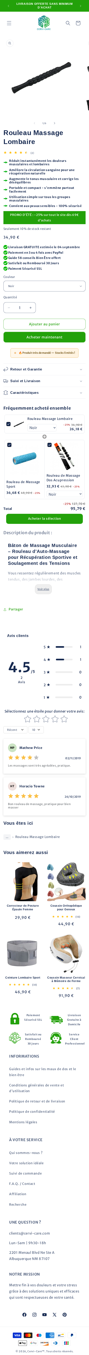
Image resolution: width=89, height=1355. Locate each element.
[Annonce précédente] (8, 6)
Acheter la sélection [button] (44, 519)
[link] (19, 424)
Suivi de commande (25, 1173)
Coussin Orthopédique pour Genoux (66, 907)
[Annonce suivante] (81, 6)
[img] (23, 758)
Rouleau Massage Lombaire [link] (50, 419)
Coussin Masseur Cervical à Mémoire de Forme (66, 979)
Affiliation (17, 1194)
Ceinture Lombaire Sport (22, 977)
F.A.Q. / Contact (22, 1184)
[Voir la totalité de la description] (43, 589)
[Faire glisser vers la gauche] (34, 123)
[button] (9, 23)
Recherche (17, 1205)
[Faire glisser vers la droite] (55, 123)
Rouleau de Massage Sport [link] (23, 484)
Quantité (10, 297)
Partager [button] (16, 609)
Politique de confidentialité (32, 1112)
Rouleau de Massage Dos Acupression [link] (63, 477)
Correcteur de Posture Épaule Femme (23, 907)
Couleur (9, 277)
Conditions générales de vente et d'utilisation (36, 1088)
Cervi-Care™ (36, 1351)
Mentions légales (23, 1122)
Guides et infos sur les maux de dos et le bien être (42, 1072)
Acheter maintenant (44, 337)
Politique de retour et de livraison (37, 1101)
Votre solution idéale (26, 1163)
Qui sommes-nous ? (25, 1153)
